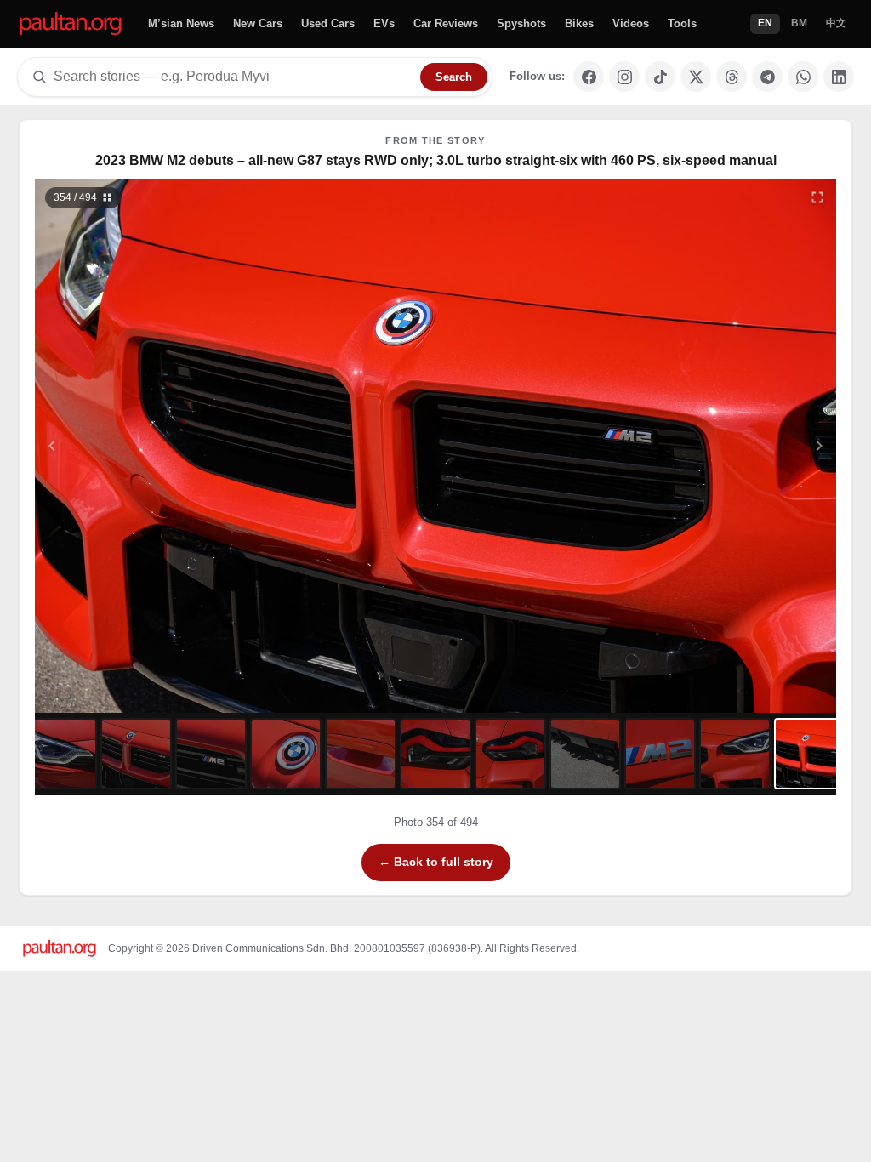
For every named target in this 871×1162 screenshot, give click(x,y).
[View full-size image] (817, 197)
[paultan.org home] (70, 24)
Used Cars (328, 23)
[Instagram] (624, 76)
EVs (384, 23)
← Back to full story (436, 862)
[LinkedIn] (838, 76)
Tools (682, 23)
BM (799, 23)
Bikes (579, 23)
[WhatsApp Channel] (803, 76)
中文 (836, 23)
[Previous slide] (135, 446)
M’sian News (181, 23)
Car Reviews (445, 23)
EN (765, 23)
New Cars (257, 23)
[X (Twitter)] (695, 76)
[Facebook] (588, 76)
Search (454, 77)
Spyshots (521, 23)
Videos (630, 23)
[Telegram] (767, 76)
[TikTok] (660, 76)
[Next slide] (736, 446)
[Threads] (731, 76)
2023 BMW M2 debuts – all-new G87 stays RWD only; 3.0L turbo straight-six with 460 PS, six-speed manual (436, 160)
